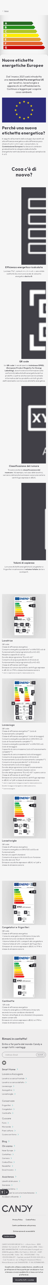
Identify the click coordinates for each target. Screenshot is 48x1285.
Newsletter (6, 1166)
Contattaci (6, 1154)
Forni (4, 1123)
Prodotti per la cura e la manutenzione (18, 1193)
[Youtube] (4, 1063)
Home (6, 11)
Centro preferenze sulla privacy (24, 1225)
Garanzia (6, 1185)
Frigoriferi (6, 1105)
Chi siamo (7, 1146)
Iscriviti (40, 1055)
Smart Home (8, 1069)
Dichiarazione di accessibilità (24, 1231)
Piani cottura (7, 1130)
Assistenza (8, 1176)
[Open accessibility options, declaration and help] (2, 1192)
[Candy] (17, 1208)
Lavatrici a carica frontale (13, 1078)
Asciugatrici (7, 1090)
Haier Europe (7, 1150)
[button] (6, 1192)
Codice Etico (7, 1162)
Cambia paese (9, 1236)
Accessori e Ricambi (10, 1197)
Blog (4, 1141)
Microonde (6, 1127)
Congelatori (7, 1109)
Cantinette (6, 1113)
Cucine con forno (9, 1134)
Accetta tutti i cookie (24, 1280)
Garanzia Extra (8, 1189)
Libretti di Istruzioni (10, 1181)
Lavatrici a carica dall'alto (13, 1082)
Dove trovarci (8, 1170)
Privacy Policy (18, 1220)
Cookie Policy (30, 1220)
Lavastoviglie (7, 1094)
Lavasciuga (7, 1086)
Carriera (5, 1158)
